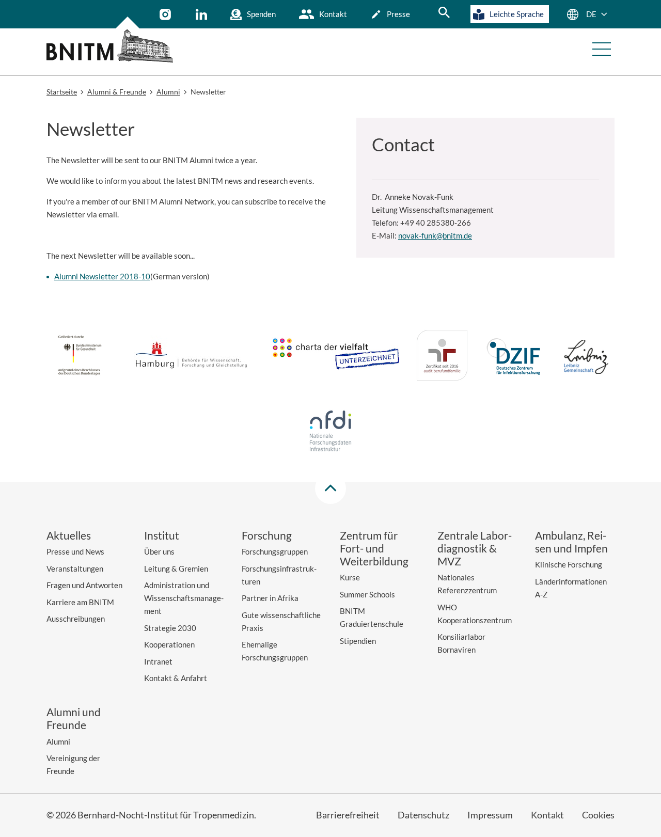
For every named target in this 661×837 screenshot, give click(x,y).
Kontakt (333, 14)
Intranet (158, 661)
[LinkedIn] (202, 14)
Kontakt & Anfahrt (175, 678)
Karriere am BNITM (80, 602)
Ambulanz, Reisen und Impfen (571, 542)
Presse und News (75, 551)
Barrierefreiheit (348, 814)
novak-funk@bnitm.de (435, 235)
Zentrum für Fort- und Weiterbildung (374, 548)
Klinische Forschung (568, 564)
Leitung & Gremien (176, 568)
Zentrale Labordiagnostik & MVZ (474, 548)
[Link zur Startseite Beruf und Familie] (442, 357)
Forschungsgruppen (275, 551)
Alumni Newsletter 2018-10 (102, 276)
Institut (161, 535)
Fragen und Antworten (84, 585)
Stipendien (358, 640)
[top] (330, 488)
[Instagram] (166, 14)
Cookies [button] (598, 814)
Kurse (350, 577)
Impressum (490, 814)
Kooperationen (169, 644)
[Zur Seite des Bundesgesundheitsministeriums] (80, 356)
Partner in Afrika (270, 598)
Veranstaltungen (74, 568)
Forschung (267, 535)
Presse (398, 14)
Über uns (159, 551)
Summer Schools (367, 594)
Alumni (58, 741)
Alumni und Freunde (73, 718)
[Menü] (602, 49)
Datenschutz (423, 814)
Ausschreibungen (75, 618)
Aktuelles (68, 535)
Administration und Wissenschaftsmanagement (184, 597)
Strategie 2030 (170, 628)
